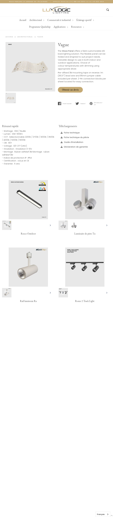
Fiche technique (72, 132)
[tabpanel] (30, 66)
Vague (40, 37)
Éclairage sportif (72, 20)
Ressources (64, 26)
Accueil (10, 20)
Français (101, 514)
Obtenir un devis (70, 89)
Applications (47, 26)
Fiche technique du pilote (76, 137)
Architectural (23, 20)
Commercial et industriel (47, 20)
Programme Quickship (95, 20)
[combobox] (102, 514)
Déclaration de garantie (76, 146)
